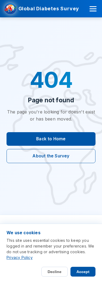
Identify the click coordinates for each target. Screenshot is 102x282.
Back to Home (51, 138)
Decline (54, 272)
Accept (82, 272)
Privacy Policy (20, 257)
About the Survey (50, 156)
